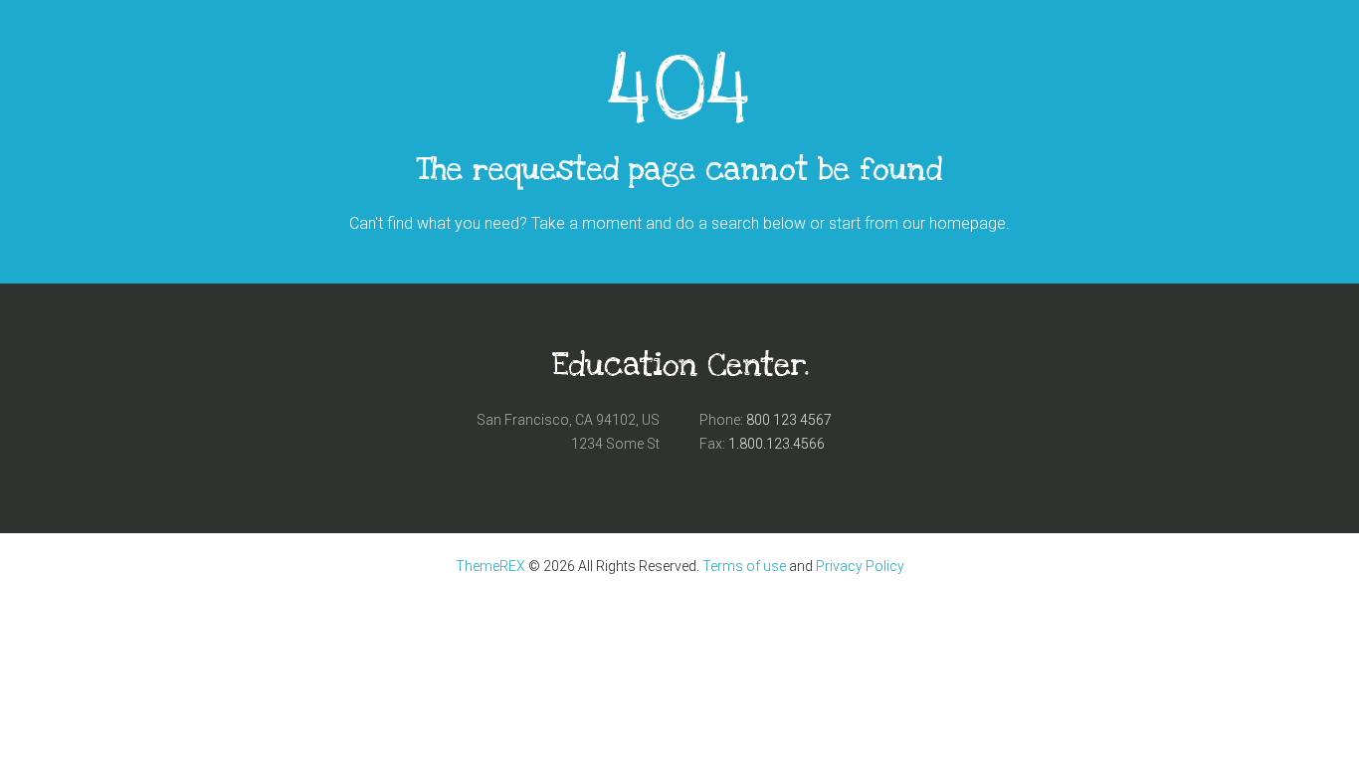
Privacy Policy (860, 566)
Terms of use (744, 566)
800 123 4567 (789, 420)
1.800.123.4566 (776, 444)
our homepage (954, 223)
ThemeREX (490, 566)
